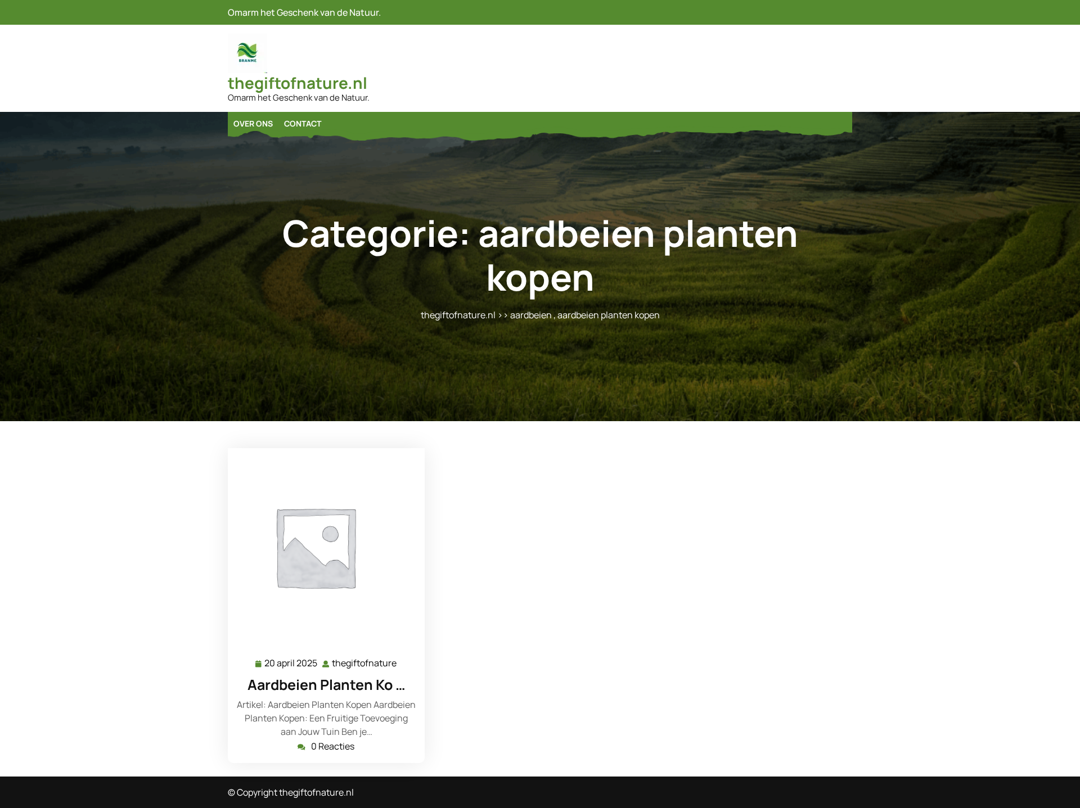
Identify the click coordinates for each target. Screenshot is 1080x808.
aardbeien (531, 315)
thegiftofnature (365, 663)
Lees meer (322, 547)
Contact (302, 123)
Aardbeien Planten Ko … (327, 684)
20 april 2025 (291, 664)
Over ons (253, 123)
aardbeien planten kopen (608, 315)
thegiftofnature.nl (297, 82)
